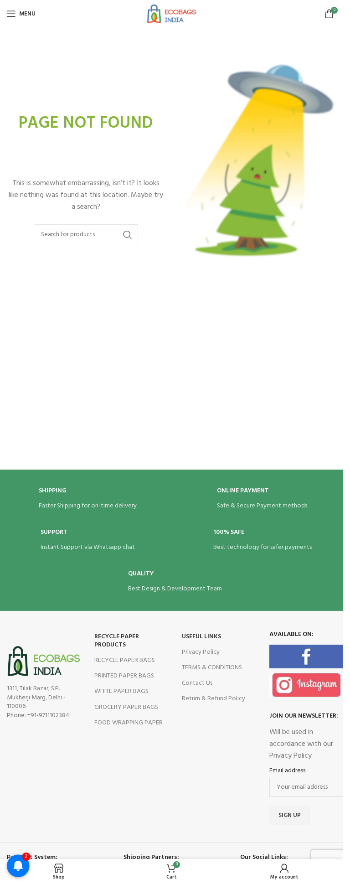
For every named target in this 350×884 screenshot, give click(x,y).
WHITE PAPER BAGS (121, 691)
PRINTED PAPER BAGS (124, 676)
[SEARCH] (127, 234)
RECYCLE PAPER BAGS (124, 660)
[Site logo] (171, 14)
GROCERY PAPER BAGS (126, 707)
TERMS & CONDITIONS (212, 667)
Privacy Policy (201, 652)
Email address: (288, 770)
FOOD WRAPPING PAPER (128, 723)
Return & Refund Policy (213, 698)
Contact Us (197, 683)
